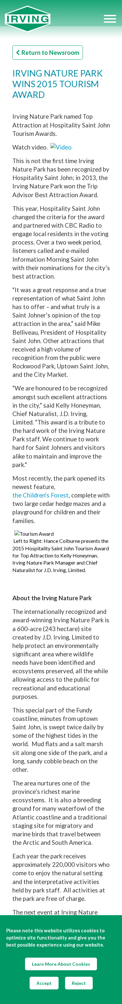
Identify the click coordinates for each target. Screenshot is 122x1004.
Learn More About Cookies (61, 964)
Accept (44, 983)
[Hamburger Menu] (110, 19)
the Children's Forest (40, 495)
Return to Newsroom (50, 52)
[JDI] (54, 19)
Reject (79, 983)
